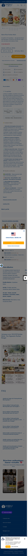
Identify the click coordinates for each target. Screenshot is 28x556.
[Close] (24, 231)
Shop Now (13, 242)
